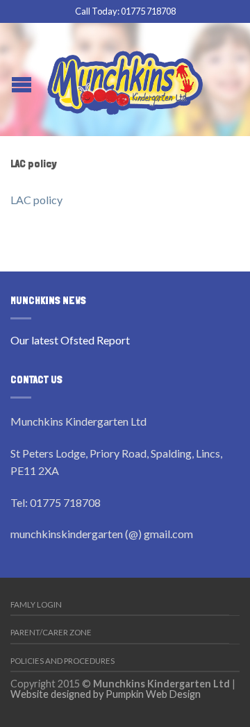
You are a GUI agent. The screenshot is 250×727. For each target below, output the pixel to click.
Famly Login (36, 604)
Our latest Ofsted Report (70, 339)
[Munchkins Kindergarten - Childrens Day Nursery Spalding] (125, 79)
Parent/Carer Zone (51, 632)
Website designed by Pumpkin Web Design (105, 694)
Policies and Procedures (62, 660)
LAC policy (36, 199)
